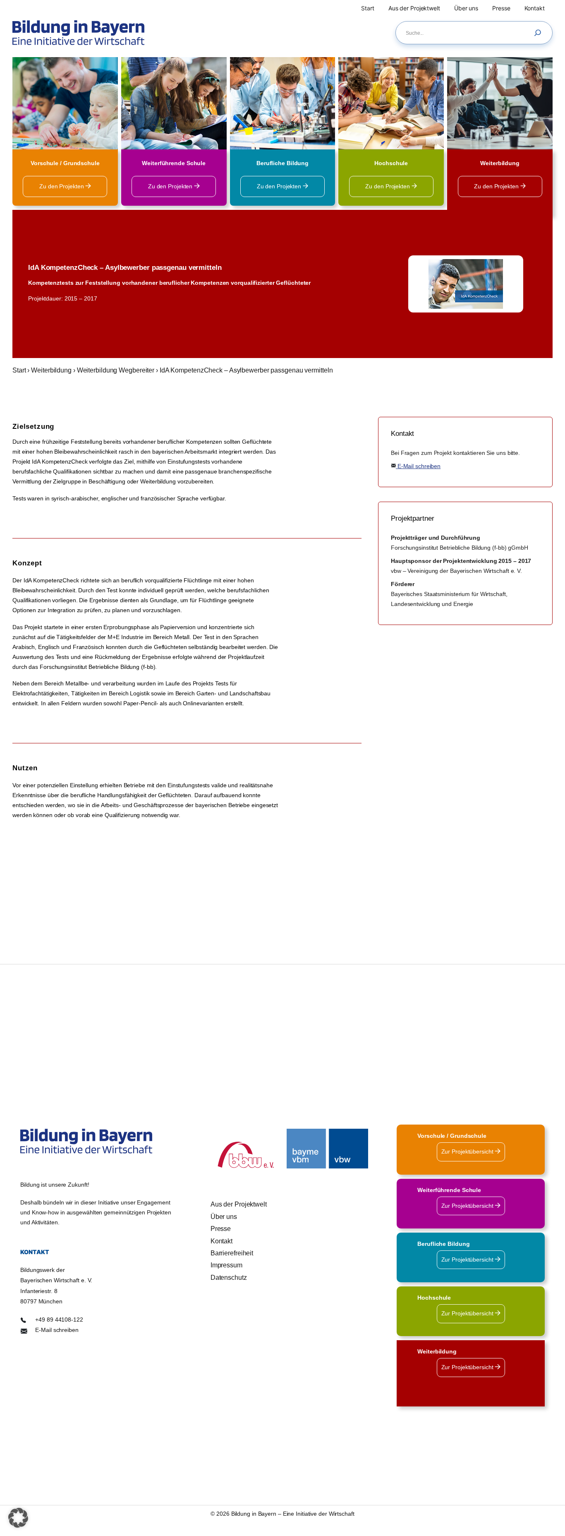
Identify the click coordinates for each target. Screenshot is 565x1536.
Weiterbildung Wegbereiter (116, 370)
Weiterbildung (51, 370)
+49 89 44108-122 (59, 1319)
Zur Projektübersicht (468, 1151)
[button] (18, 1518)
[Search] (540, 32)
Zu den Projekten (62, 186)
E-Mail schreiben (418, 466)
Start (19, 370)
